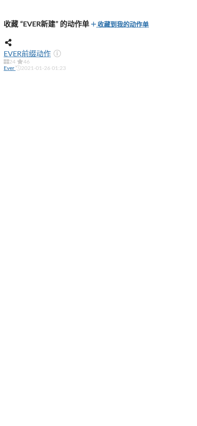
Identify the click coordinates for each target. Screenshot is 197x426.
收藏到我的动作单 (122, 24)
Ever (10, 68)
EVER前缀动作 (27, 54)
